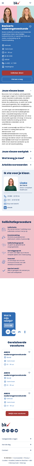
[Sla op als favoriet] (30, 26)
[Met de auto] (8, 331)
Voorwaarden (18, 458)
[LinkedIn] (3, 430)
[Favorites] (30, 3)
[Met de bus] (13, 331)
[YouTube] (16, 430)
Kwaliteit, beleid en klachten (18, 460)
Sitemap (23, 463)
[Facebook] (12, 430)
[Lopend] (25, 331)
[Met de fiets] (19, 331)
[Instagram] (7, 430)
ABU (30, 460)
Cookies (5, 460)
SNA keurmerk (14, 463)
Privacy (26, 458)
